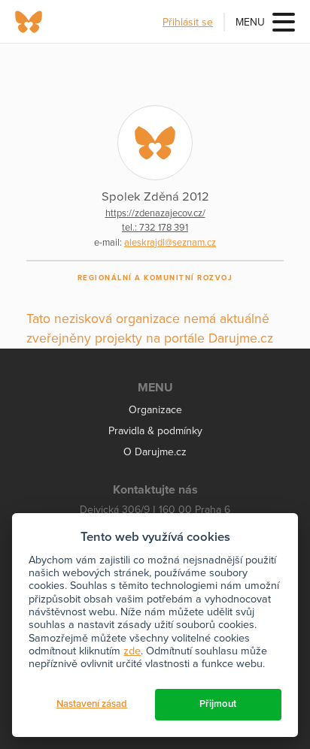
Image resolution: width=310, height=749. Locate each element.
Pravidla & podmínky (155, 430)
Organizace (155, 409)
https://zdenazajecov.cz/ (155, 213)
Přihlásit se (188, 22)
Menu (250, 22)
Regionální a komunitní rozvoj (155, 277)
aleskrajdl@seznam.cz (170, 243)
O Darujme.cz (155, 451)
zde (132, 651)
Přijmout (217, 704)
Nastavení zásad (91, 704)
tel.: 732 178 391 (155, 228)
